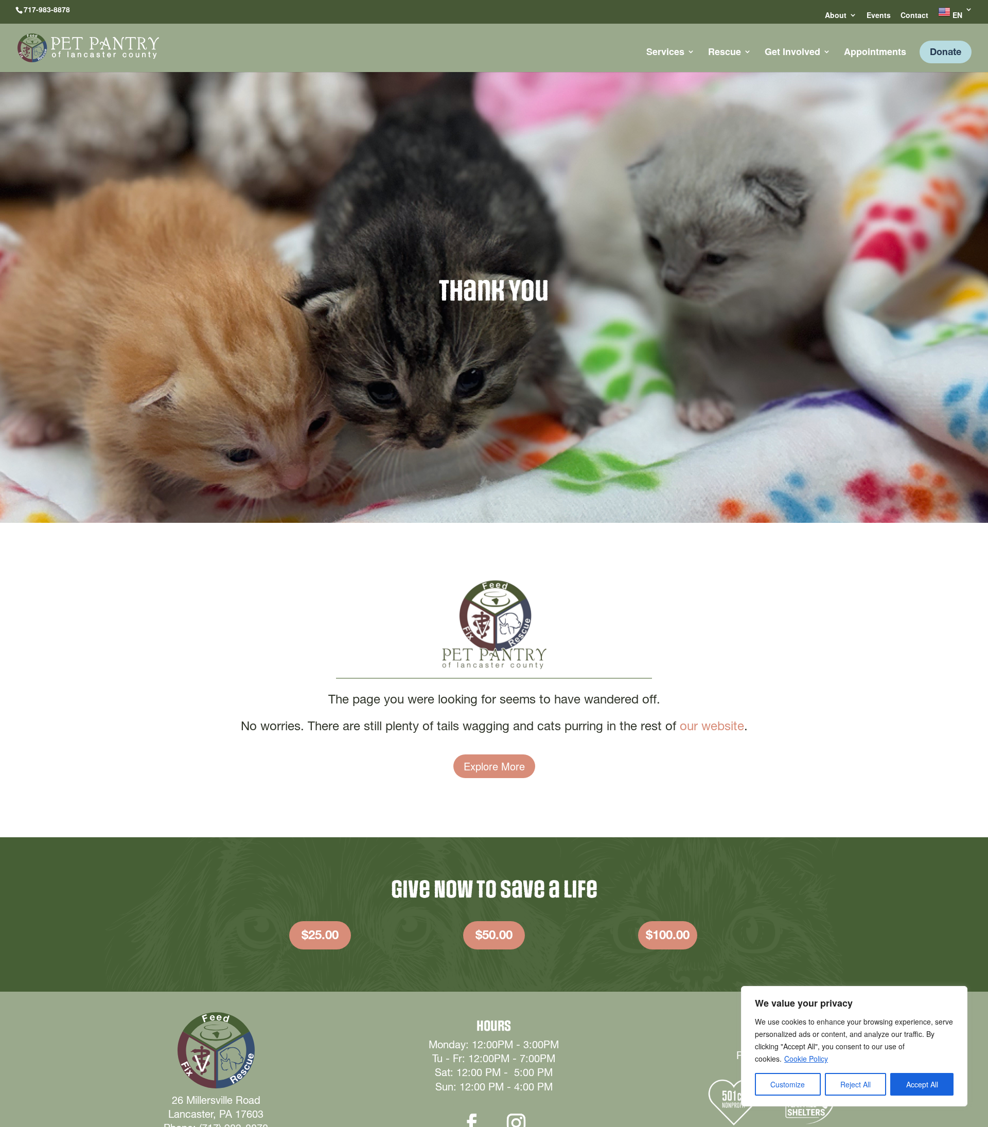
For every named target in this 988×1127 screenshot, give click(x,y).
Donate (945, 52)
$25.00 (320, 934)
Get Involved (792, 53)
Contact (914, 15)
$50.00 (494, 934)
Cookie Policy (806, 1058)
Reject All (855, 1084)
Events (879, 15)
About (835, 15)
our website (712, 725)
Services (665, 53)
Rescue (724, 53)
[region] (854, 1046)
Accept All (922, 1084)
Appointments (875, 53)
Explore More (494, 766)
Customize (787, 1084)
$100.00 (668, 934)
